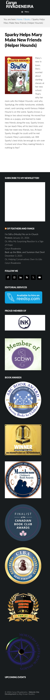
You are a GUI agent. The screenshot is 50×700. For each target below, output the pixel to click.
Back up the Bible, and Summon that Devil (25, 252)
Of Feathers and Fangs (20, 229)
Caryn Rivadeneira (25, 4)
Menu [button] (27, 12)
